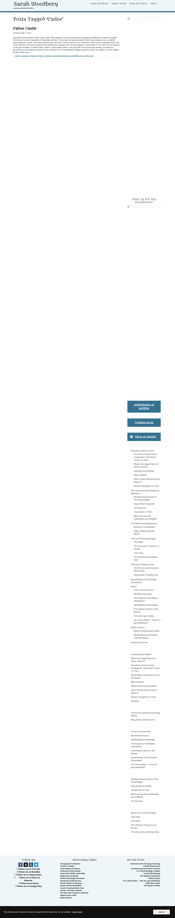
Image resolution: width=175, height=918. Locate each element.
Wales (87, 56)
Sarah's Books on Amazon (71, 883)
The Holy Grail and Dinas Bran (145, 832)
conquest (25, 56)
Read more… (25, 52)
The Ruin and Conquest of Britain (74, 893)
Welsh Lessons (138, 627)
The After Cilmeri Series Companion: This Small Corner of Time (145, 457)
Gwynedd (56, 56)
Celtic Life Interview (143, 590)
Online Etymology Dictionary (72, 878)
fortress (47, 56)
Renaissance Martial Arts (70, 881)
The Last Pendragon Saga (143, 538)
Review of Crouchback (144, 527)
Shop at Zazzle (145, 436)
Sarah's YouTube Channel (71, 890)
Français (135, 701)
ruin (81, 56)
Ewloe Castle (25, 28)
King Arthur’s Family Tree (146, 575)
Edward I (33, 56)
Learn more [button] (77, 912)
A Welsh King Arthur (151, 866)
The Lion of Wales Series (142, 564)
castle (17, 56)
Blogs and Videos (138, 4)
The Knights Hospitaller (150, 876)
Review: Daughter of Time (146, 486)
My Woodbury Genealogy (146, 605)
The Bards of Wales (152, 885)
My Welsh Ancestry (143, 594)
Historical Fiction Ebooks (70, 871)
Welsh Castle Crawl (68, 895)
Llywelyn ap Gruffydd (70, 56)
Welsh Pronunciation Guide (147, 631)
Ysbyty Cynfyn (154, 878)
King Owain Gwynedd (144, 504)
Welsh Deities (66, 898)
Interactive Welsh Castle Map (72, 873)
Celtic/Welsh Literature (70, 868)
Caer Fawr (138, 553)
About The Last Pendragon (144, 813)
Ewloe (40, 56)
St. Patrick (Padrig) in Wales (148, 871)
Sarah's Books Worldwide (70, 885)
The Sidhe (138, 542)
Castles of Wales (67, 866)
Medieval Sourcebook (69, 876)
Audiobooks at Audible (144, 406)
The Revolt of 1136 (143, 512)
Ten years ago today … (144, 616)
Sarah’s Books (119, 4)
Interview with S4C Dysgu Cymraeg (145, 864)
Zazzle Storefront (139, 642)
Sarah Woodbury (36, 4)
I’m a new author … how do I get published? (141, 881)
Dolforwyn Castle (152, 883)
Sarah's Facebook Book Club (72, 888)
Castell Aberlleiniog (152, 873)
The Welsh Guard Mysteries (144, 523)
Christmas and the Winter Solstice (145, 868)
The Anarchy (140, 508)
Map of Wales (140, 475)
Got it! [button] (161, 912)
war (92, 56)
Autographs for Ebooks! (70, 864)
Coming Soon (144, 422)
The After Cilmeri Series (142, 450)
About (154, 4)
